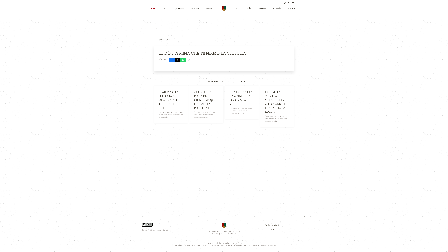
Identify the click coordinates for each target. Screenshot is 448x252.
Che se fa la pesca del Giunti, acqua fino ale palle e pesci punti (205, 100)
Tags (272, 229)
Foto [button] (238, 8)
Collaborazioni (272, 225)
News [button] (165, 8)
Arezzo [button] (209, 8)
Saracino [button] (195, 8)
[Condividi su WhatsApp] (183, 60)
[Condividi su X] (178, 60)
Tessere (262, 8)
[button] (224, 15)
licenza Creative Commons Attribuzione (156, 230)
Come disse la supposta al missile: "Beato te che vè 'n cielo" (169, 100)
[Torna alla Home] (224, 8)
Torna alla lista (163, 40)
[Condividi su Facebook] (172, 60)
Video (249, 8)
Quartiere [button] (179, 8)
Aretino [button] (291, 8)
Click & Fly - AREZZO (228, 234)
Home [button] (152, 8)
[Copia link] (189, 60)
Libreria (277, 8)
